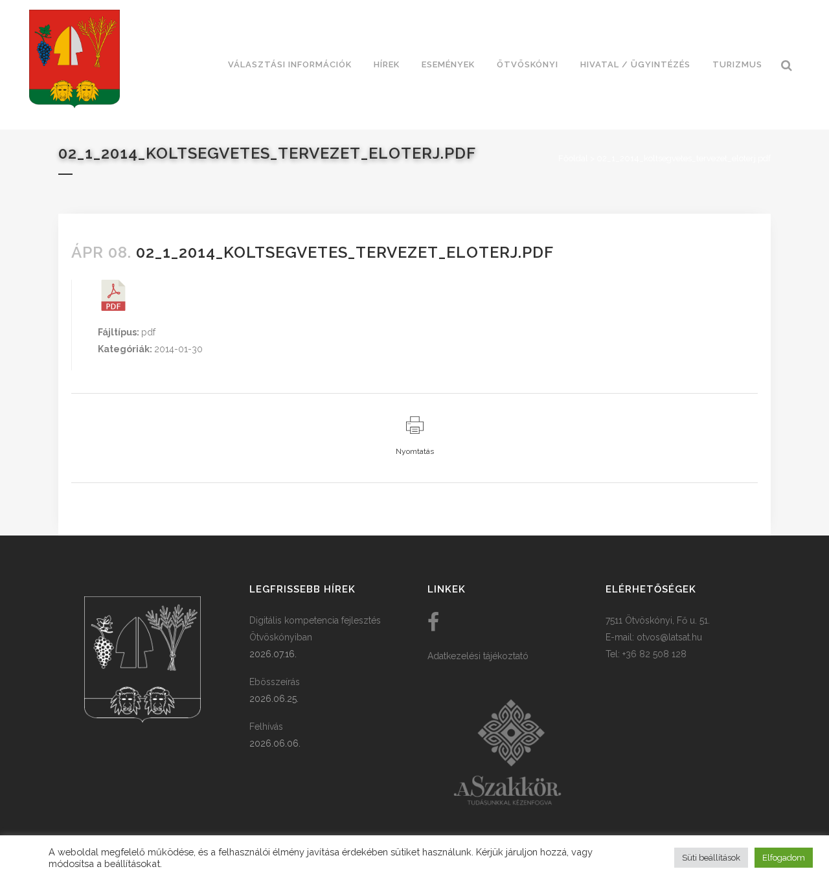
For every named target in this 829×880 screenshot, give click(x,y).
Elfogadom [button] (783, 858)
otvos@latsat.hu (669, 637)
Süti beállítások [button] (711, 858)
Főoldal (573, 158)
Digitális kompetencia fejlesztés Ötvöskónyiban (315, 628)
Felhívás (266, 726)
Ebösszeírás (274, 682)
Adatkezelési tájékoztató (477, 656)
